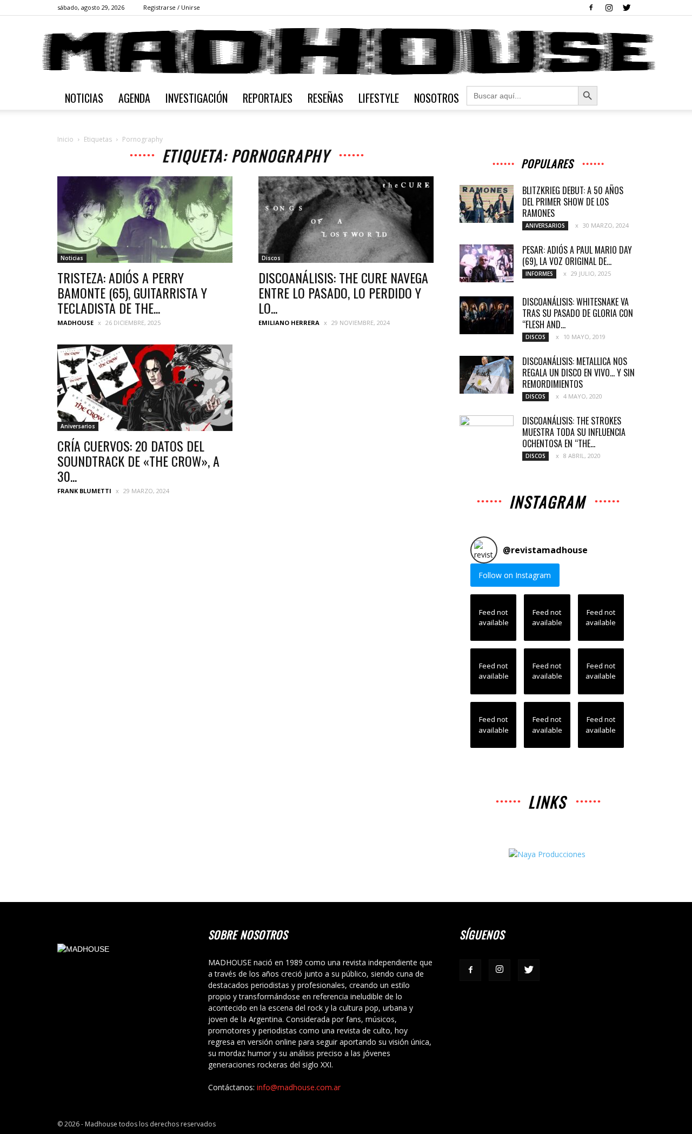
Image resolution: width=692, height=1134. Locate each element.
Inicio (65, 139)
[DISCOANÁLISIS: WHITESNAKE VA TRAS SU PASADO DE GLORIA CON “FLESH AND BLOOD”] (487, 315)
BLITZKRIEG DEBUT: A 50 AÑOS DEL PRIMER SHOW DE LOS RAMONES (572, 202)
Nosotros (436, 98)
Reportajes (267, 98)
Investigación (196, 98)
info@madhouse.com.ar (299, 1087)
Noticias (84, 98)
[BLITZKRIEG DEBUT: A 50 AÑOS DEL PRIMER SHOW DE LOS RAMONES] (487, 204)
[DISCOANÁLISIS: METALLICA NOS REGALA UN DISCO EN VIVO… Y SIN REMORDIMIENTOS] (487, 375)
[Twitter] (626, 7)
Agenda (134, 98)
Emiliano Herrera (289, 323)
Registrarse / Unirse (171, 7)
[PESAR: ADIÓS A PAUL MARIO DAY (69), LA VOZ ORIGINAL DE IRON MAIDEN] (487, 263)
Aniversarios (78, 426)
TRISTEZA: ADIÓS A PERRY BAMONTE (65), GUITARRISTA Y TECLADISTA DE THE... (132, 292)
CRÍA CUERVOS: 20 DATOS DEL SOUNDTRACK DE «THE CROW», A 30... (138, 461)
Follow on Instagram (514, 575)
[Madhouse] (346, 51)
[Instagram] (609, 7)
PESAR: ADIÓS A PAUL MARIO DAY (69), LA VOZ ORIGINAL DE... (577, 255)
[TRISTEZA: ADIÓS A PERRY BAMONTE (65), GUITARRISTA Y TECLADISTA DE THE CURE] (144, 219)
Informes (539, 273)
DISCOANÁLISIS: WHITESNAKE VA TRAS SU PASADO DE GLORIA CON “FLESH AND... (577, 313)
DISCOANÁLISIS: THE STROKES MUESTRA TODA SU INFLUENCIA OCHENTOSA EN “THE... (574, 432)
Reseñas (325, 98)
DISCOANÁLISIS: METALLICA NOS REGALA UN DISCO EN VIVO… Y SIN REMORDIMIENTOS (578, 372)
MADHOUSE (75, 323)
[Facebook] (591, 7)
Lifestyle (378, 98)
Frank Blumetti (84, 491)
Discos (271, 258)
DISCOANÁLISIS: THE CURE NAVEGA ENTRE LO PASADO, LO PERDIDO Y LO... (343, 292)
